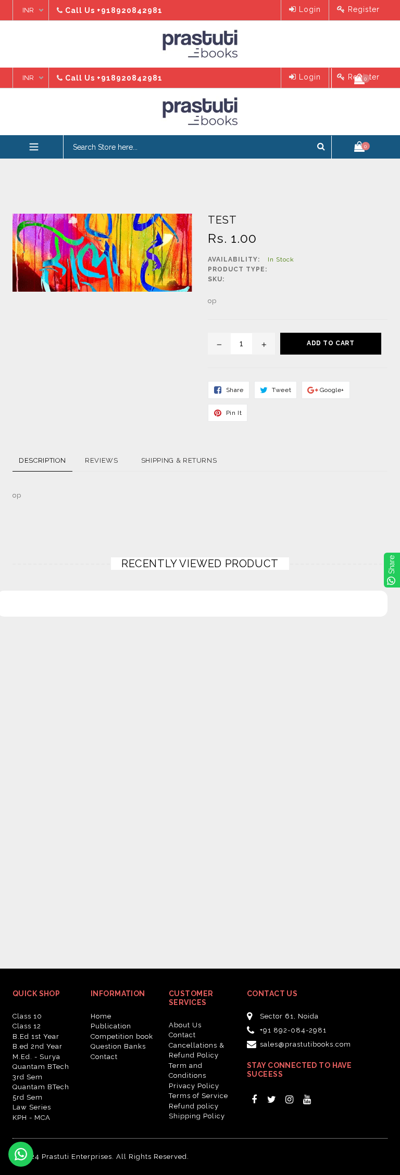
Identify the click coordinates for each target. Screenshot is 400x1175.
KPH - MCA (31, 1117)
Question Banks (118, 1046)
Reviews (101, 460)
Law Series (31, 1107)
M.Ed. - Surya (36, 1057)
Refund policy (194, 1106)
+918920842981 (129, 10)
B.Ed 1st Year (35, 1036)
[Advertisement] (78, 185)
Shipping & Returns (179, 460)
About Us (185, 1025)
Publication (111, 1026)
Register (362, 9)
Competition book (122, 1036)
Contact (104, 1057)
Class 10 (27, 1016)
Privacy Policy (194, 1086)
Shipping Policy (197, 1116)
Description (42, 460)
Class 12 (26, 1026)
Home (101, 1016)
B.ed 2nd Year (37, 1046)
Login (308, 9)
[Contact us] (20, 1154)
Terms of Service (198, 1096)
